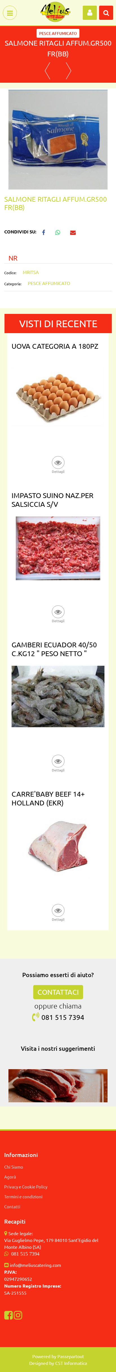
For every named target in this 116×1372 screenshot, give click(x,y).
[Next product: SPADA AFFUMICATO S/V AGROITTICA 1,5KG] (68, 70)
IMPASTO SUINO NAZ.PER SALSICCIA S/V (52, 500)
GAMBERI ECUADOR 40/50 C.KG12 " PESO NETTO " (54, 649)
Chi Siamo (13, 1166)
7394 (76, 1017)
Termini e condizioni (23, 1196)
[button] (58, 139)
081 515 (54, 1017)
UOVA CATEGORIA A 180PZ (55, 346)
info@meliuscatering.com (35, 1265)
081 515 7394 (25, 1253)
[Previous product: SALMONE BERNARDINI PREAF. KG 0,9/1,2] (47, 70)
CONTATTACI (58, 992)
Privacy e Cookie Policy (25, 1186)
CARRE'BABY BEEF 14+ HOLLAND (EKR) (48, 798)
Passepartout (70, 1356)
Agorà (10, 1176)
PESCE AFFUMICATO (58, 33)
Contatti (12, 1206)
